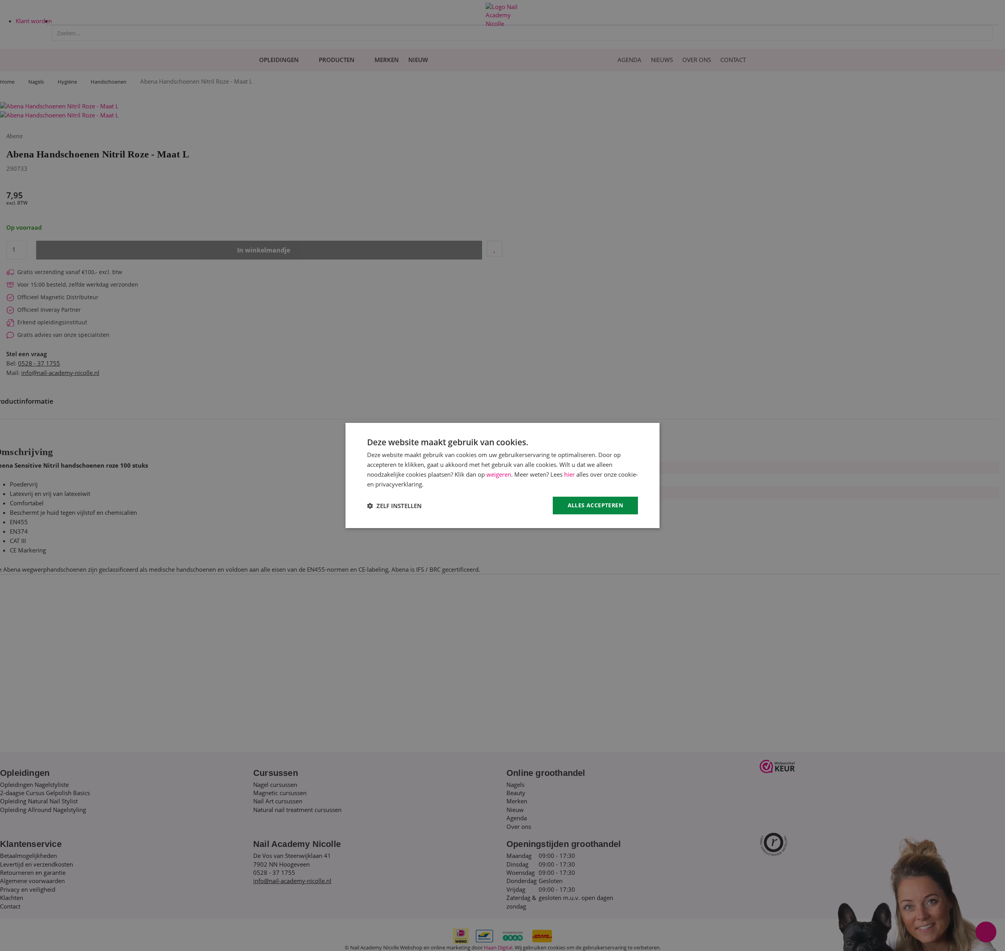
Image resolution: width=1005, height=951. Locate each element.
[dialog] (502, 475)
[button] (394, 505)
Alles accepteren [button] (595, 505)
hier (569, 474)
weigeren (498, 474)
